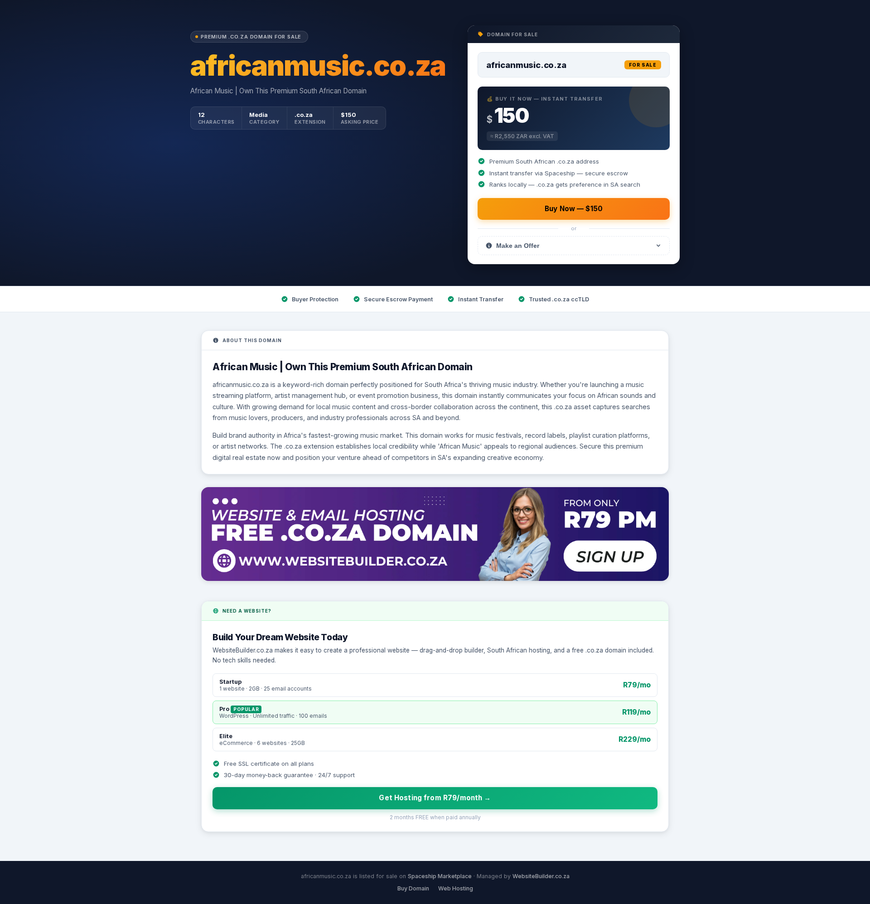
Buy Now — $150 (574, 208)
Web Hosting (455, 888)
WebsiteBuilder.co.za (541, 876)
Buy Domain (413, 888)
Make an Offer (517, 245)
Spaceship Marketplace (440, 876)
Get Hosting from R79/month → (435, 797)
